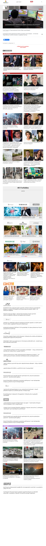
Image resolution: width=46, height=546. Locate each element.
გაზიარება (7, 39)
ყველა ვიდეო (18, 1)
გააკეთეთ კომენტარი (8, 50)
